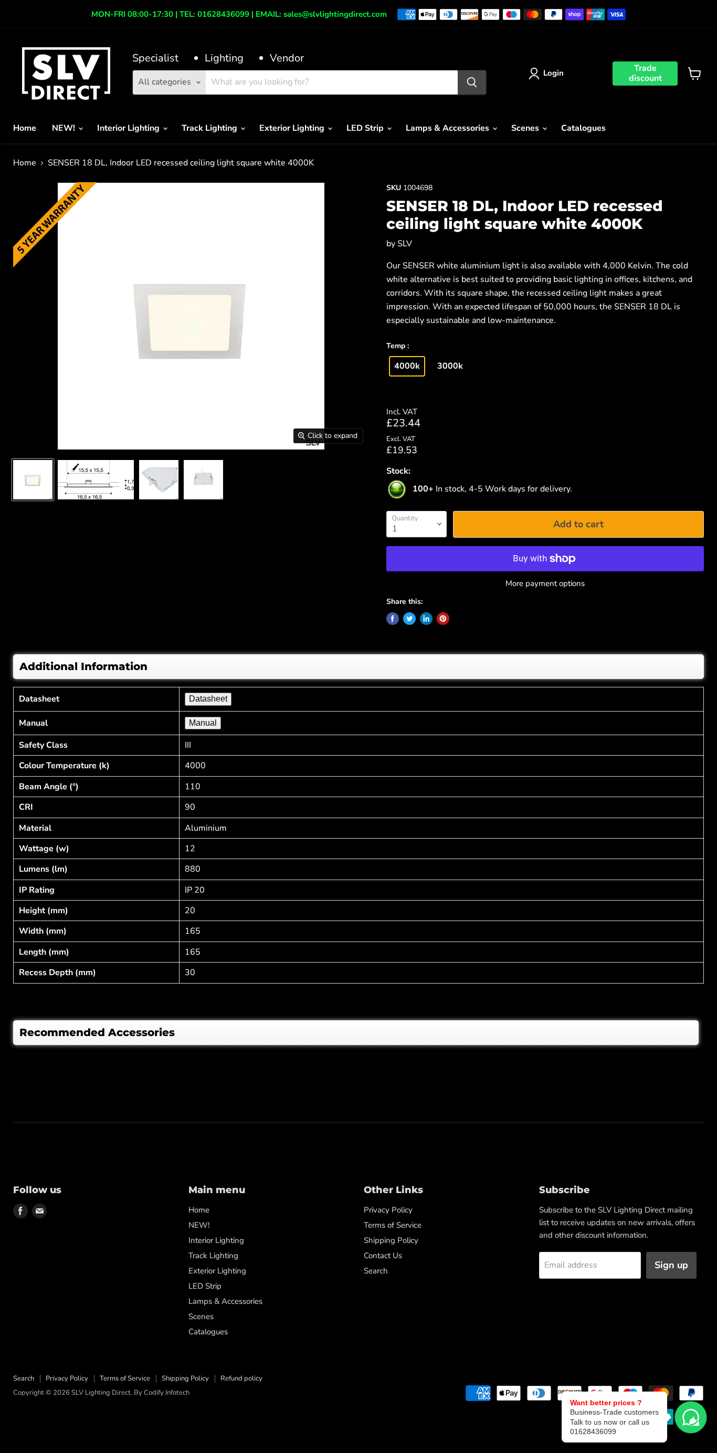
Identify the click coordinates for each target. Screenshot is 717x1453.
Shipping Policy (391, 1240)
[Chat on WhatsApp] (691, 1417)
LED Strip (366, 128)
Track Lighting (210, 128)
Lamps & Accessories (448, 128)
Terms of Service (392, 1225)
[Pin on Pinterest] (443, 618)
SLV (404, 243)
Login (553, 73)
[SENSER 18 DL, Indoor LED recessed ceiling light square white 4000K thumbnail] (33, 479)
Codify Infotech (166, 1392)
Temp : (397, 346)
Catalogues (583, 128)
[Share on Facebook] (392, 618)
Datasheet (208, 698)
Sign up (671, 1265)
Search (376, 1271)
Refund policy (241, 1378)
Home (24, 128)
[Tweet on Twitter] (409, 618)
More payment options (545, 583)
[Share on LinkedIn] (426, 618)
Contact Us (383, 1255)
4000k (407, 366)
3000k (450, 366)
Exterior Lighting (292, 128)
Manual (203, 722)
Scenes (526, 128)
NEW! (64, 128)
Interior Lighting (129, 128)
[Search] (472, 82)
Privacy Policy (388, 1210)
